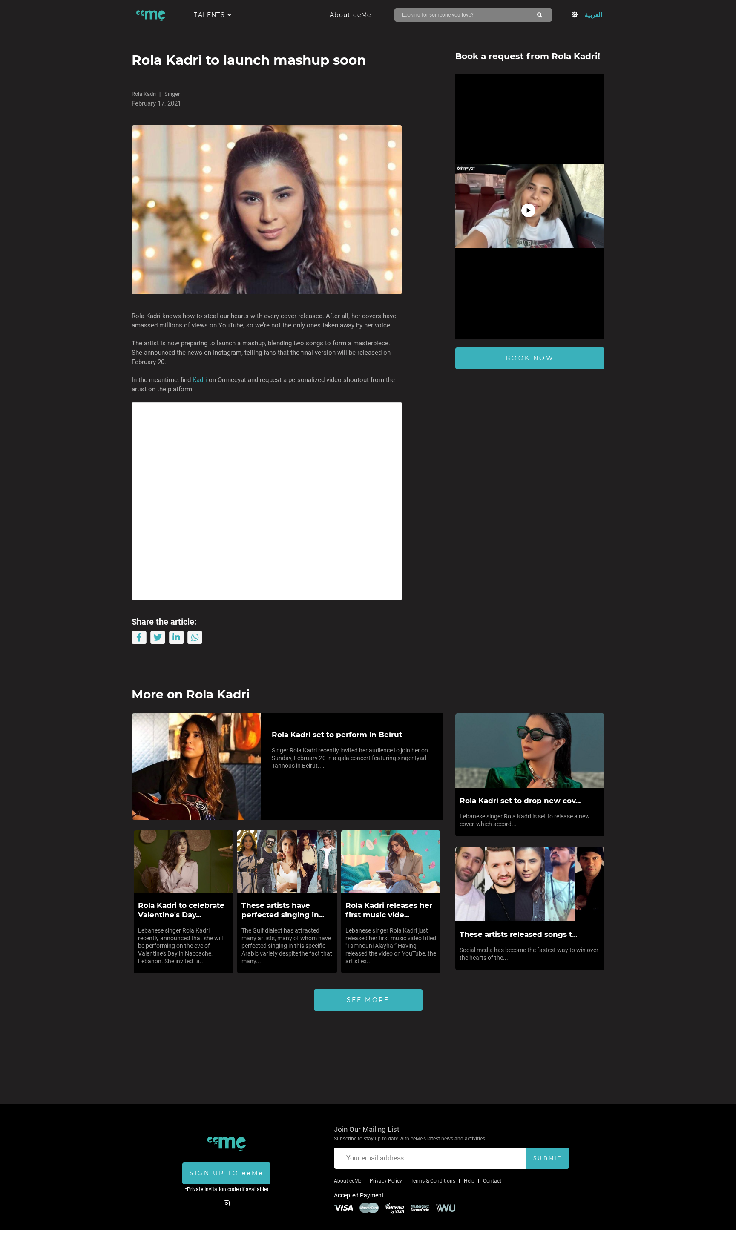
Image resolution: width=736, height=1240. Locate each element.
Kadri (201, 380)
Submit (547, 1158)
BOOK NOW (530, 358)
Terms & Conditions (433, 1181)
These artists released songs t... (518, 934)
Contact (492, 1181)
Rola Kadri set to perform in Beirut (337, 734)
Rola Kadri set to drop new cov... (520, 800)
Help (469, 1181)
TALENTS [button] (210, 15)
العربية (593, 15)
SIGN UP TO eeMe (226, 1173)
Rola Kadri (144, 94)
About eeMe (350, 15)
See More (368, 1000)
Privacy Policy (386, 1181)
